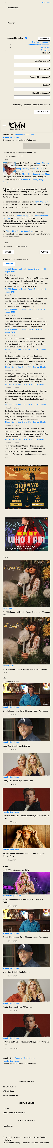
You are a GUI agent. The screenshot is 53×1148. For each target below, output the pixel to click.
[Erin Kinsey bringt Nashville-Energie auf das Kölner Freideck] (26, 883)
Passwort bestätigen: (39, 77)
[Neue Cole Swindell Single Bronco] (26, 729)
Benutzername (13, 8)
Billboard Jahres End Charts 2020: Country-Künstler (25, 404)
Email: (45, 85)
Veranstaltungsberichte (12, 896)
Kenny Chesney (42, 163)
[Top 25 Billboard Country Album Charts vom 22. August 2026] (26, 641)
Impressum (44, 1143)
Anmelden (8, 263)
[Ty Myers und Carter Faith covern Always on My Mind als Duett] (26, 799)
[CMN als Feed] (47, 146)
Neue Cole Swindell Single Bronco (16, 746)
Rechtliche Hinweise (30, 1143)
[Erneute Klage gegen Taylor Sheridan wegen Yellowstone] (26, 694)
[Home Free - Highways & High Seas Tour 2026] (26, 488)
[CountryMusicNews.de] (18, 125)
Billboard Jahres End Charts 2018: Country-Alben (24, 439)
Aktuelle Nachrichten (11, 707)
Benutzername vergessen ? (39, 45)
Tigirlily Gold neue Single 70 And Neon (18, 781)
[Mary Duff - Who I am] (26, 534)
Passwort (11, 23)
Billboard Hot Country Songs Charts (36, 174)
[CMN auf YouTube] (42, 146)
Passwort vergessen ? (41, 42)
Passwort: (43, 69)
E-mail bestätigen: (40, 93)
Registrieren (45, 47)
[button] (11, 1095)
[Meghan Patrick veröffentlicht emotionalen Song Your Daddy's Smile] (26, 837)
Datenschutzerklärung (11, 1143)
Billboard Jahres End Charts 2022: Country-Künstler (25, 350)
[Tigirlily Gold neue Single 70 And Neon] (26, 764)
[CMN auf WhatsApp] (37, 146)
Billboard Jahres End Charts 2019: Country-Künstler (25, 422)
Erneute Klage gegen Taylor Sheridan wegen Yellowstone (25, 711)
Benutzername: (41, 61)
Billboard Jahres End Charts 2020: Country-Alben (24, 384)
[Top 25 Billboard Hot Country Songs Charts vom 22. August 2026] (26, 583)
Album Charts (8, 666)
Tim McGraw (38, 169)
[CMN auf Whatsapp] (38, 1070)
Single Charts (8, 608)
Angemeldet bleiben (15, 38)
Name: (45, 53)
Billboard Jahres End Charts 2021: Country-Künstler (25, 367)
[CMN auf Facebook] (27, 146)
